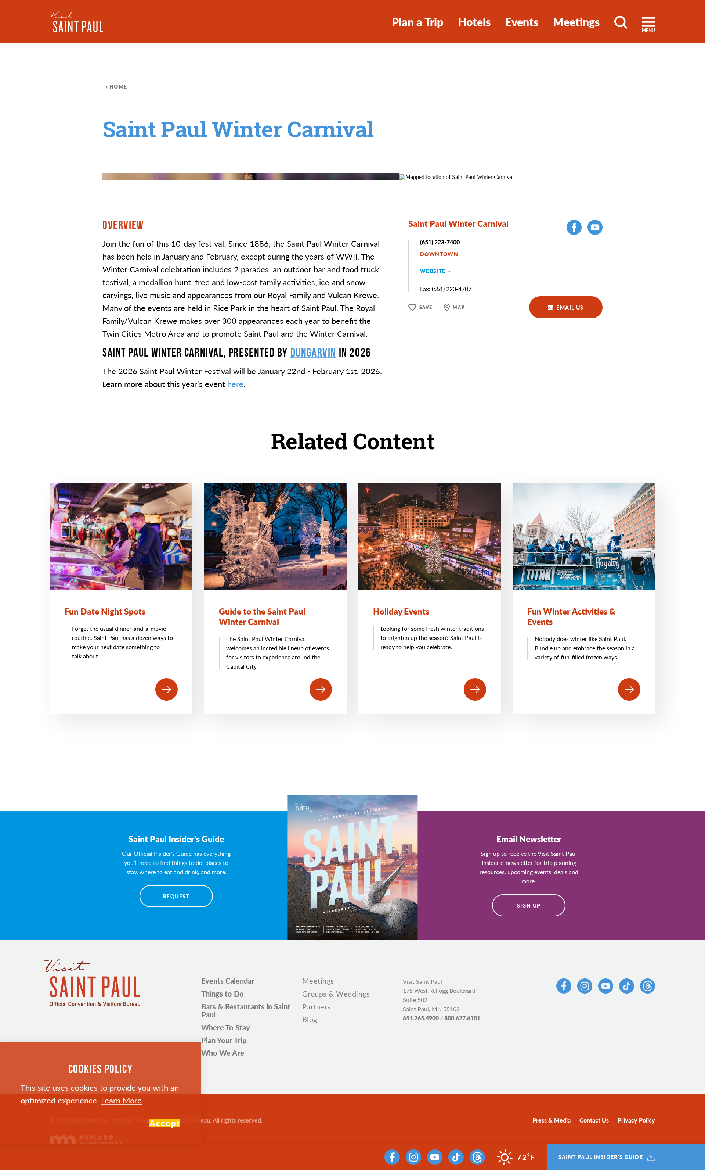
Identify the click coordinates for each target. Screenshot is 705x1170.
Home (118, 86)
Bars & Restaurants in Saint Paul (245, 1010)
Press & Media (551, 1120)
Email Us (569, 307)
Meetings (576, 21)
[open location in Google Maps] (457, 176)
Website (433, 271)
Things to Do (222, 993)
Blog (309, 1019)
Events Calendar (227, 981)
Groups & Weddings (336, 993)
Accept (164, 1123)
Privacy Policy (636, 1120)
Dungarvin (313, 352)
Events (521, 21)
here (235, 384)
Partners (316, 1006)
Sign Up (529, 905)
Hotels (474, 21)
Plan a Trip (417, 21)
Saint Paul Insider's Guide (600, 1157)
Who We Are (222, 1053)
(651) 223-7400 (440, 242)
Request (176, 896)
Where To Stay (225, 1027)
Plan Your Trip (223, 1040)
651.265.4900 (421, 1018)
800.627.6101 (462, 1018)
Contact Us (594, 1120)
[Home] (76, 21)
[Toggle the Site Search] (620, 22)
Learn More (121, 1100)
